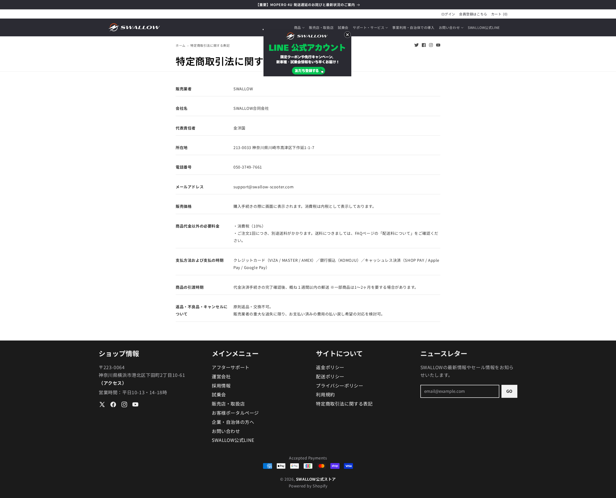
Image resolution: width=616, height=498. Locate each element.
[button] (347, 35)
